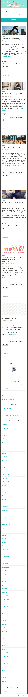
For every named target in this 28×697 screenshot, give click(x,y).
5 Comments (5, 296)
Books (3, 36)
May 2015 (4, 681)
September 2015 (5, 667)
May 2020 (4, 539)
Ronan (11, 41)
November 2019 (5, 560)
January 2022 (5, 467)
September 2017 (5, 642)
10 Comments (5, 184)
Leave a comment (6, 75)
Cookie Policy (4, 691)
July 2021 (4, 489)
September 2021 (5, 482)
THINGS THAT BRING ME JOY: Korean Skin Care (13, 385)
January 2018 (5, 635)
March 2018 (4, 631)
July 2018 (4, 617)
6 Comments (5, 238)
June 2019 (4, 578)
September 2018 (5, 610)
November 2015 (5, 660)
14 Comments (5, 129)
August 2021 (4, 485)
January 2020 (5, 553)
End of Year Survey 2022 (8, 412)
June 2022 (4, 449)
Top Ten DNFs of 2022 (7, 408)
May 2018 (4, 624)
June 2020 (4, 535)
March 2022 (4, 460)
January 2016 (5, 653)
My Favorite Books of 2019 (10, 318)
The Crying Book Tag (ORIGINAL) (13, 94)
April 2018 (4, 628)
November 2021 (5, 474)
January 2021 (5, 510)
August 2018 (4, 613)
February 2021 (5, 506)
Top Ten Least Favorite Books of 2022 (10, 415)
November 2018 (5, 603)
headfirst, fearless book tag (11, 39)
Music (7, 36)
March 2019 (4, 588)
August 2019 (4, 571)
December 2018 (5, 599)
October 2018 (5, 606)
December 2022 (5, 428)
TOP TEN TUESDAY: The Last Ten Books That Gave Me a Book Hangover (13, 259)
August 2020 (5, 528)
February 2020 (5, 549)
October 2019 (5, 563)
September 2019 (5, 567)
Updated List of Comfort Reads (12, 203)
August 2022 (5, 442)
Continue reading (6, 56)
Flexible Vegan (5, 392)
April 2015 (4, 685)
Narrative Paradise (14, 12)
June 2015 (4, 677)
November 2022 (5, 432)
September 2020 (6, 524)
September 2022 (5, 439)
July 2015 (4, 674)
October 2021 (5, 478)
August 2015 (4, 670)
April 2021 (4, 499)
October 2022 (5, 435)
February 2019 (5, 592)
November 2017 (5, 638)
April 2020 (4, 542)
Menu (15, 19)
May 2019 (4, 581)
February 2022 (5, 464)
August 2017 (4, 645)
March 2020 (5, 546)
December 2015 (5, 656)
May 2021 (4, 496)
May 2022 (4, 453)
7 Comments (5, 353)
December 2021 (5, 471)
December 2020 (5, 514)
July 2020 (4, 531)
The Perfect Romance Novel (8, 399)
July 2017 (4, 649)
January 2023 (5, 425)
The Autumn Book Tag (7, 396)
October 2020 (5, 521)
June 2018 (4, 620)
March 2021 (4, 503)
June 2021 (4, 492)
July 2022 (4, 446)
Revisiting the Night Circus (11, 147)
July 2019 (4, 574)
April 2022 (4, 457)
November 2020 (5, 517)
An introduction (6, 388)
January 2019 (5, 596)
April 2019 (4, 585)
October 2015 (5, 663)
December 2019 (5, 556)
